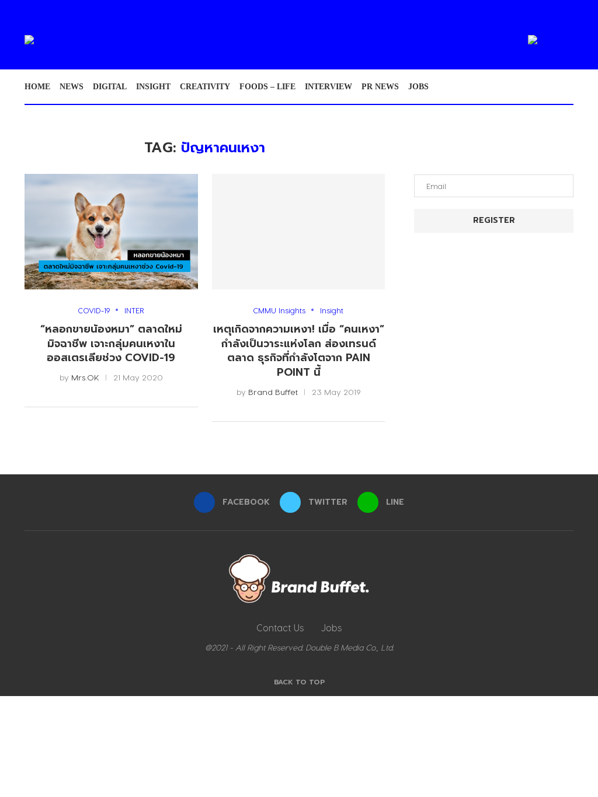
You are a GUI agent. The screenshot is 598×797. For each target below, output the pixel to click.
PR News (380, 86)
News (72, 86)
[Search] (567, 87)
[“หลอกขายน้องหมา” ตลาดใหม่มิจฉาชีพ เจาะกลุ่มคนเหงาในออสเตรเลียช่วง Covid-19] (111, 231)
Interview (328, 86)
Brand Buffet (273, 392)
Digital (110, 86)
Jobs (418, 86)
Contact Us (280, 627)
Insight (153, 86)
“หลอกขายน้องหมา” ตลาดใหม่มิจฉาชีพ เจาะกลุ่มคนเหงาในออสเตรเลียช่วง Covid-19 (111, 343)
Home (37, 86)
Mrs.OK (85, 377)
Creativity (205, 86)
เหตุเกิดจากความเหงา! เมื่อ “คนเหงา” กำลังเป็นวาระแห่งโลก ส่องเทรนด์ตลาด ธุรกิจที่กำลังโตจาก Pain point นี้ (298, 350)
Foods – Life (267, 86)
